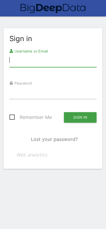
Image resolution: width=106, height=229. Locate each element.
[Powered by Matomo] (53, 10)
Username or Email (30, 51)
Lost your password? (54, 139)
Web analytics (31, 155)
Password (22, 83)
